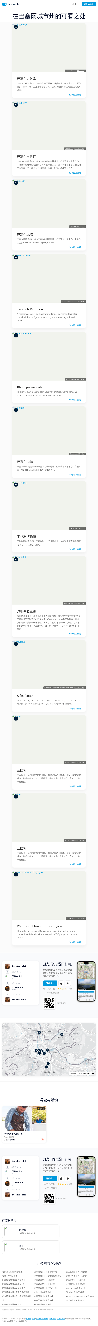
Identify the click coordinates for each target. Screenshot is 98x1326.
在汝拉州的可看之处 (42, 1292)
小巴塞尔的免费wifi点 (75, 1300)
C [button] (36, 1050)
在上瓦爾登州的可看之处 (76, 1272)
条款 (33, 1319)
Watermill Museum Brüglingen (39, 926)
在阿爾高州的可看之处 (43, 1296)
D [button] (39, 1053)
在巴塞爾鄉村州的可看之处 (45, 1288)
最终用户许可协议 (42, 1319)
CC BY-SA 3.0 (79, 301)
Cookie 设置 (61, 1319)
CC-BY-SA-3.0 (79, 149)
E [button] (41, 1051)
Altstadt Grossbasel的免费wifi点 (80, 1296)
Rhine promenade (30, 387)
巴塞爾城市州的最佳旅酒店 (13, 1288)
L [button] (48, 1063)
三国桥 (22, 770)
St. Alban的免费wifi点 (75, 1292)
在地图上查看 (75, 95)
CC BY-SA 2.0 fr (79, 603)
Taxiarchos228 (75, 227)
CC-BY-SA (80, 71)
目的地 (28, 1319)
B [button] (38, 1050)
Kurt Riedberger (67, 301)
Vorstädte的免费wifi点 (75, 1288)
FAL (83, 227)
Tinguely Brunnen (30, 309)
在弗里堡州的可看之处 (43, 1300)
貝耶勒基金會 (26, 611)
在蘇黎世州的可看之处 (75, 1280)
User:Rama (68, 603)
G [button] (47, 1050)
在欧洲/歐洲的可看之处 (12, 1272)
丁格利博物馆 (26, 536)
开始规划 (50, 983)
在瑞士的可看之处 (10, 1276)
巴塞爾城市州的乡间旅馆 (44, 1280)
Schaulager (25, 696)
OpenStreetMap (76, 1073)
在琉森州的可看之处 (42, 1304)
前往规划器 (88, 4)
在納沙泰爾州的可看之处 (76, 1276)
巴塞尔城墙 (25, 234)
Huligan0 (70, 918)
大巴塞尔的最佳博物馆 (75, 1284)
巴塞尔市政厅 (26, 156)
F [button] (44, 1053)
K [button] (39, 1032)
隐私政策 (53, 1319)
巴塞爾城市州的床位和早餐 (45, 1272)
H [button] (62, 1034)
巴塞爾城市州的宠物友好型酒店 (47, 1276)
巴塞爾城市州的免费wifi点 (13, 1284)
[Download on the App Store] (61, 983)
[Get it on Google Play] (68, 983)
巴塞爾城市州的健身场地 (12, 1304)
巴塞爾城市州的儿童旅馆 (44, 1284)
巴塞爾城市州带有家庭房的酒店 (15, 1292)
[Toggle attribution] (92, 1073)
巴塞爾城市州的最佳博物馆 (13, 1280)
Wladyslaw (69, 149)
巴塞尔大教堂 (26, 78)
